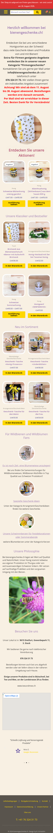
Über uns (27, 812)
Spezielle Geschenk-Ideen (26, 501)
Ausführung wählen (13, 203)
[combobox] (22, 12)
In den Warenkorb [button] (14, 266)
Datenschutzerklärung (25, 807)
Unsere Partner (42, 807)
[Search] (37, 12)
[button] (5, 748)
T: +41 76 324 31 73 (26, 819)
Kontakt (45, 801)
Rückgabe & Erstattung (29, 801)
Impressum (9, 807)
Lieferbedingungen (10, 801)
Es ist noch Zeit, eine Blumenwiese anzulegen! (26, 465)
